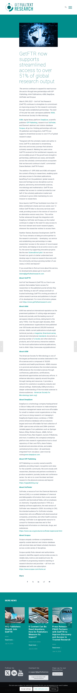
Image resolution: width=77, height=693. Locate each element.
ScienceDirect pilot (35, 252)
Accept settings (26, 689)
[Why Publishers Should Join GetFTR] (15, 615)
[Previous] (8, 625)
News (7, 636)
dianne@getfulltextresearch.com (31, 274)
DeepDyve (44, 120)
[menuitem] (65, 7)
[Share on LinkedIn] (38, 581)
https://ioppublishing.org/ (28, 483)
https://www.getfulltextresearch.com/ (37, 302)
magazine (38, 333)
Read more (9, 640)
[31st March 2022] (75, 346)
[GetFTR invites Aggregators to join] (1, 346)
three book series (49, 333)
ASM (21, 120)
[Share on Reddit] (44, 581)
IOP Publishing (31, 123)
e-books (37, 339)
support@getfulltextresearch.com (43, 672)
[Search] (65, 7)
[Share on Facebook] (27, 581)
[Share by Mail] (49, 581)
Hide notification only (41, 689)
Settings (53, 689)
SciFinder (52, 123)
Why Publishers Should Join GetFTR (13, 629)
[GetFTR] (19, 7)
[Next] (69, 625)
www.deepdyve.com (32, 455)
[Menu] (69, 7)
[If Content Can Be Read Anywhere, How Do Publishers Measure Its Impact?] (38, 615)
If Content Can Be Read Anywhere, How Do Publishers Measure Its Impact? (38, 631)
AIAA (53, 113)
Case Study (32, 642)
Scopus (22, 128)
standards (42, 336)
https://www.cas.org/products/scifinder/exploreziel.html (40, 531)
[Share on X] (33, 581)
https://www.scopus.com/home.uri (32, 569)
